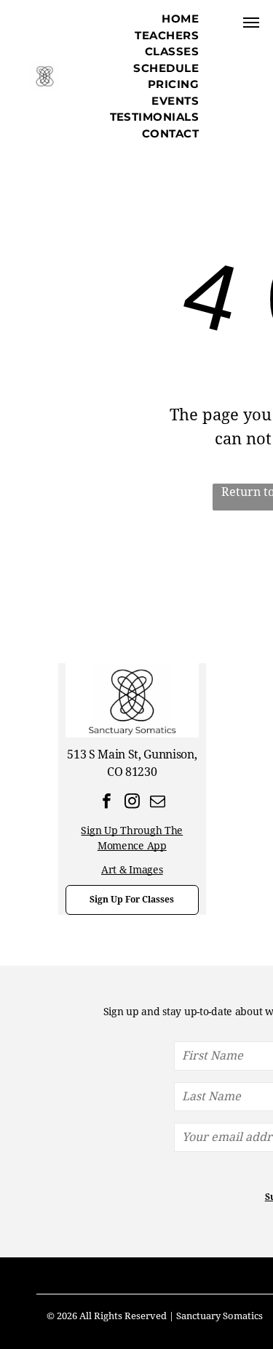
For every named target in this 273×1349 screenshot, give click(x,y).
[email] (157, 803)
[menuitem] (180, 19)
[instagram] (132, 803)
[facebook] (106, 803)
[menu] (251, 22)
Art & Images (132, 870)
